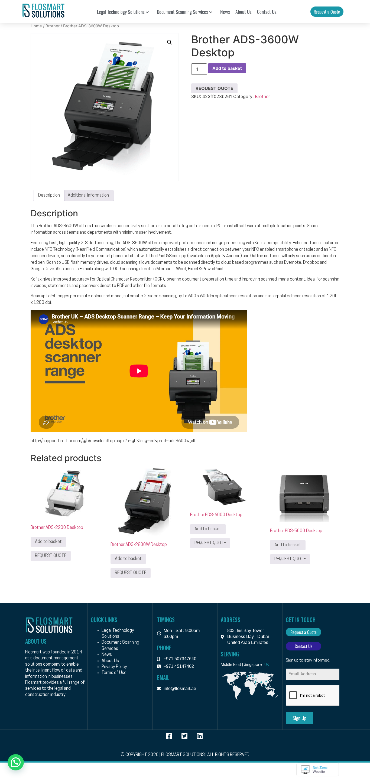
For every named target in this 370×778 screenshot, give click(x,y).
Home (36, 26)
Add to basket (227, 68)
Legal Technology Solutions (121, 11)
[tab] (49, 195)
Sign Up (299, 717)
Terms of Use (114, 673)
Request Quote (214, 88)
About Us (243, 11)
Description (49, 195)
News (225, 11)
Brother (53, 26)
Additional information (88, 195)
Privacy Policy (114, 667)
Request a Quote (327, 11)
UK (266, 665)
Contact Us (267, 11)
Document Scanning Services (182, 11)
